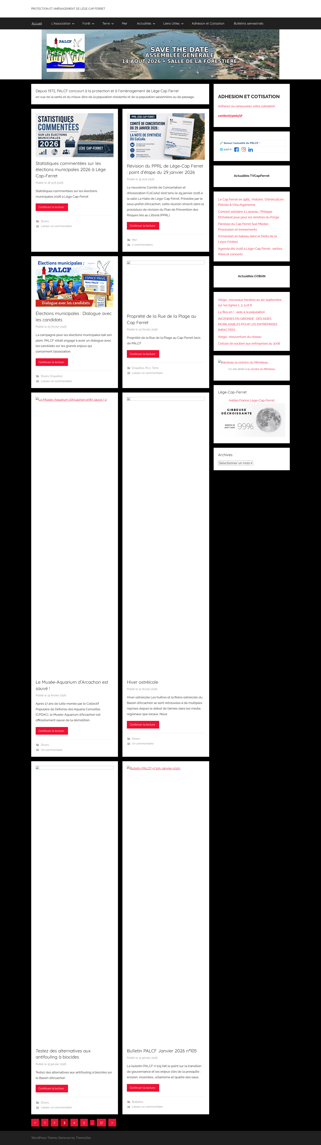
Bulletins (137, 1102)
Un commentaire (52, 750)
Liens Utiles (171, 23)
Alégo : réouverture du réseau (239, 337)
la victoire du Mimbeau (261, 369)
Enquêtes (56, 376)
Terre (106, 23)
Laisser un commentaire (56, 226)
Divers (45, 221)
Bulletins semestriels (248, 23)
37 (101, 1122)
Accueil (37, 23)
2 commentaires (142, 244)
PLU (148, 368)
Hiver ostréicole (142, 682)
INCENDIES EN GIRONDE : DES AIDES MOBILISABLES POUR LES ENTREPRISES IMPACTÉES (247, 324)
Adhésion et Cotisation (208, 23)
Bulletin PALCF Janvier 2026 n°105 (162, 1051)
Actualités (144, 23)
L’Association (60, 23)
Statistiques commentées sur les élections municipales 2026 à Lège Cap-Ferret (71, 169)
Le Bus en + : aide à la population (241, 312)
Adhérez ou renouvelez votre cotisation (246, 106)
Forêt (86, 23)
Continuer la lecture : (51, 207)
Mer (124, 23)
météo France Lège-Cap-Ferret (252, 400)
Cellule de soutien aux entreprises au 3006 (249, 343)
